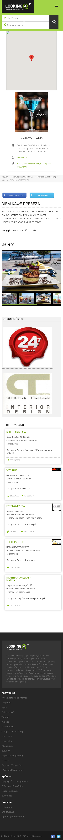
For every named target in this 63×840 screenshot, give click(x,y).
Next (54, 272)
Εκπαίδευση (8, 726)
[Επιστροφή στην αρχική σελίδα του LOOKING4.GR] (18, 6)
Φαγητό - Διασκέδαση (47, 177)
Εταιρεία (7, 802)
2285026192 (12, 592)
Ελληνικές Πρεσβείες (12, 786)
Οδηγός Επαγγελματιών (22, 177)
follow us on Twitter (58, 836)
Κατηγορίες (56, 5)
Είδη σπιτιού (8, 712)
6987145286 (36, 518)
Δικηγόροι (7, 795)
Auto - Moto (7, 736)
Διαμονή (6, 750)
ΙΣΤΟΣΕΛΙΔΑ (14, 496)
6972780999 (24, 592)
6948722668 (24, 518)
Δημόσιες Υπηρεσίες (12, 755)
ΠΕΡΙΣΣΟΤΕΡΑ (15, 460)
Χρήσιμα (6, 776)
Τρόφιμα (6, 760)
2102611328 (12, 554)
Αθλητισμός (8, 746)
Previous (9, 272)
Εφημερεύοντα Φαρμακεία (15, 781)
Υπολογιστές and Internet (14, 697)
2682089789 (22, 158)
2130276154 (12, 518)
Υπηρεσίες (7, 741)
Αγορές (5, 722)
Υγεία (4, 707)
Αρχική (5, 177)
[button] (31, 57)
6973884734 (12, 444)
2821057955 (12, 482)
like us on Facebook (52, 836)
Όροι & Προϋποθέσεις (13, 816)
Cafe (3, 180)
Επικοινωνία (8, 811)
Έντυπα (5, 717)
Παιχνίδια (6, 702)
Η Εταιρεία (7, 807)
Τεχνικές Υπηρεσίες (12, 765)
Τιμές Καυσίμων (10, 791)
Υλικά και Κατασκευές (13, 770)
